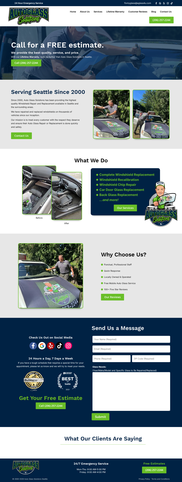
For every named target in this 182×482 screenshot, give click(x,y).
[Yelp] (164, 3)
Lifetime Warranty (115, 11)
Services (98, 11)
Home (73, 11)
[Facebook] (156, 3)
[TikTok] (172, 3)
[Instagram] (168, 3)
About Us (85, 11)
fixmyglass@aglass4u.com (137, 3)
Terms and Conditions (160, 479)
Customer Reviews (137, 11)
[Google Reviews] (160, 3)
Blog (153, 11)
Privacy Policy (144, 479)
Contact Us (166, 11)
